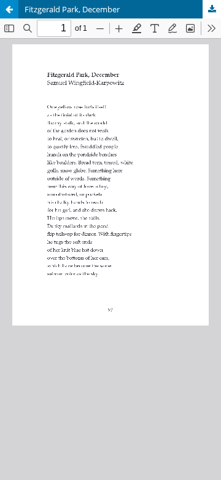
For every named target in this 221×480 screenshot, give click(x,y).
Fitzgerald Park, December (72, 9)
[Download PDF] (212, 9)
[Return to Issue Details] (9, 9)
